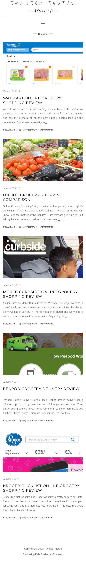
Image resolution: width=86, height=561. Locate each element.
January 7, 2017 (10, 382)
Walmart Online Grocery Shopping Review (32, 100)
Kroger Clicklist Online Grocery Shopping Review (41, 488)
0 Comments (46, 130)
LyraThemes (55, 554)
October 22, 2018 (11, 91)
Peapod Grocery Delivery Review (41, 389)
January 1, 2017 (10, 479)
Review (11, 130)
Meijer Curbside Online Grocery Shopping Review (40, 294)
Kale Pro (40, 554)
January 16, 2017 (11, 188)
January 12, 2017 (11, 285)
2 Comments (46, 517)
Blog (5, 130)
